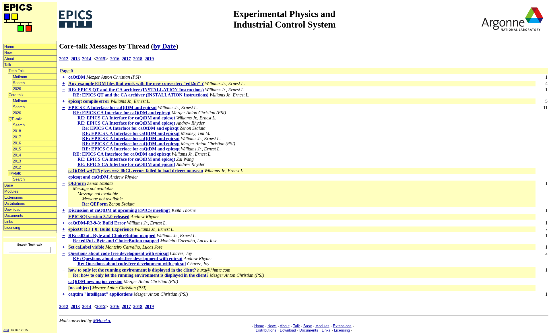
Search (19, 83)
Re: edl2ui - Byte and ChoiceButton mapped (116, 240)
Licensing (12, 227)
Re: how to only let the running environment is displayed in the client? (141, 275)
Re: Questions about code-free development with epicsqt (131, 263)
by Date (164, 46)
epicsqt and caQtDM (88, 177)
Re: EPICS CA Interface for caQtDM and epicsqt (130, 128)
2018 (17, 131)
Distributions (14, 203)
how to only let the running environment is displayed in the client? (132, 270)
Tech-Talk (17, 71)
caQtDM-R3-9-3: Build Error (97, 222)
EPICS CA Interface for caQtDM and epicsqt (112, 107)
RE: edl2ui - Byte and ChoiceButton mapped (112, 235)
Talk (7, 65)
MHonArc (102, 320)
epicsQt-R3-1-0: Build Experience (100, 229)
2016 (17, 143)
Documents (13, 215)
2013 (17, 161)
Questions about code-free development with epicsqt (118, 253)
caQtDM (76, 77)
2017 (17, 137)
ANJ (6, 330)
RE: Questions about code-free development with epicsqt (128, 258)
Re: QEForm (95, 204)
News (8, 53)
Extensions (13, 197)
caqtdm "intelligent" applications (100, 294)
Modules (11, 191)
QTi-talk (15, 119)
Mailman (20, 77)
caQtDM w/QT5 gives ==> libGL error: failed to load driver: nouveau (135, 170)
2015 (17, 149)
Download (12, 209)
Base (8, 185)
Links (8, 221)
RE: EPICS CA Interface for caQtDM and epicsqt (121, 112)
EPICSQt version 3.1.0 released (98, 216)
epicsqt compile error (88, 101)
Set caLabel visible (86, 247)
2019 (149, 58)
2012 (17, 167)
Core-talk (16, 95)
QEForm (77, 183)
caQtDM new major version (95, 281)
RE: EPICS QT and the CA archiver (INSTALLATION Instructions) (136, 89)
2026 (17, 89)
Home (9, 46)
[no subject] (79, 287)
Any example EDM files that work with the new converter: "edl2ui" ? (136, 83)
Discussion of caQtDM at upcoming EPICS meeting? (119, 210)
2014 (17, 155)
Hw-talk (15, 173)
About (9, 59)
